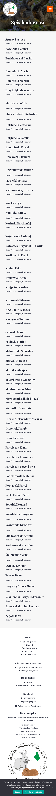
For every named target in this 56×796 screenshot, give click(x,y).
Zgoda (17, 792)
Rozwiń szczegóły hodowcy (18, 43)
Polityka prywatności (33, 792)
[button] (28, 43)
